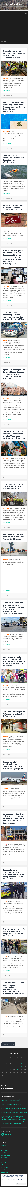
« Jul (2, 1078)
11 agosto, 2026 (8, 243)
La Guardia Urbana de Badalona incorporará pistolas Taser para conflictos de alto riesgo (14, 434)
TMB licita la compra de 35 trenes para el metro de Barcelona (14, 713)
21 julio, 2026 (7, 649)
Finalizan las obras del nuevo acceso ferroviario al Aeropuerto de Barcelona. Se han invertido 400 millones (13, 988)
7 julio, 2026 (7, 975)
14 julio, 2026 (7, 806)
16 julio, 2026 (7, 754)
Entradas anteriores (9, 1044)
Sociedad (4, 1150)
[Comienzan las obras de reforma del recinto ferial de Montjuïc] (14, 499)
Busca (25, 13)
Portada (4, 1145)
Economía (4, 1165)
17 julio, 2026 (7, 704)
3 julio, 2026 (7, 1034)
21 (17, 1069)
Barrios (4, 1148)
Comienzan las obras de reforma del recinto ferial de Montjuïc (14, 486)
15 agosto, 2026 (8, 148)
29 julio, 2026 (7, 477)
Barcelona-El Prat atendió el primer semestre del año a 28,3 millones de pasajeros (13, 765)
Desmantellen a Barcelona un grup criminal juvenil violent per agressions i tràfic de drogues (14, 874)
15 (21, 1066)
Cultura (4, 1160)
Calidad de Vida (6, 1169)
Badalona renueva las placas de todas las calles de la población (13, 207)
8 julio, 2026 (7, 862)
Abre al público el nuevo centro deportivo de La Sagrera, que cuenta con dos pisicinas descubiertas (14, 107)
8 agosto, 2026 (7, 362)
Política (4, 1152)
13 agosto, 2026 (8, 198)
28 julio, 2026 (7, 527)
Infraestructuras (6, 1155)
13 (14, 1066)
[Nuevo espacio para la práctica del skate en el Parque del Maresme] (14, 549)
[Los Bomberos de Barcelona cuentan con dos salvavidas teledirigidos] (14, 172)
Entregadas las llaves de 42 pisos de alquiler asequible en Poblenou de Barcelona (14, 932)
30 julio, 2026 (7, 424)
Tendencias (5, 1172)
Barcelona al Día (14, 4)
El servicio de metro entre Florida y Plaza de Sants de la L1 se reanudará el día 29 (14, 54)
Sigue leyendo (9, 90)
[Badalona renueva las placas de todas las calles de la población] (14, 220)
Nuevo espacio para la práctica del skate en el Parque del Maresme (13, 536)
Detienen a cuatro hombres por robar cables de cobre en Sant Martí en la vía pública (13, 315)
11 (6, 1066)
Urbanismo (5, 1167)
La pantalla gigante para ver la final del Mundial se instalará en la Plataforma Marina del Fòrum (14, 661)
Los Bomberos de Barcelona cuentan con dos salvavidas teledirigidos (13, 158)
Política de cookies (21, 1180)
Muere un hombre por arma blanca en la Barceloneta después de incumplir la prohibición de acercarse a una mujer (13, 608)
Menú (5, 41)
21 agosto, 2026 (8, 95)
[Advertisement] (14, 25)
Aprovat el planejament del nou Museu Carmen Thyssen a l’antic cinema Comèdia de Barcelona (14, 374)
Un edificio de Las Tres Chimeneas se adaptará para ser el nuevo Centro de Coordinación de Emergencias (14, 818)
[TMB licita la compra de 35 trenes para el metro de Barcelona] (14, 726)
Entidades (4, 1157)
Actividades (5, 1162)
